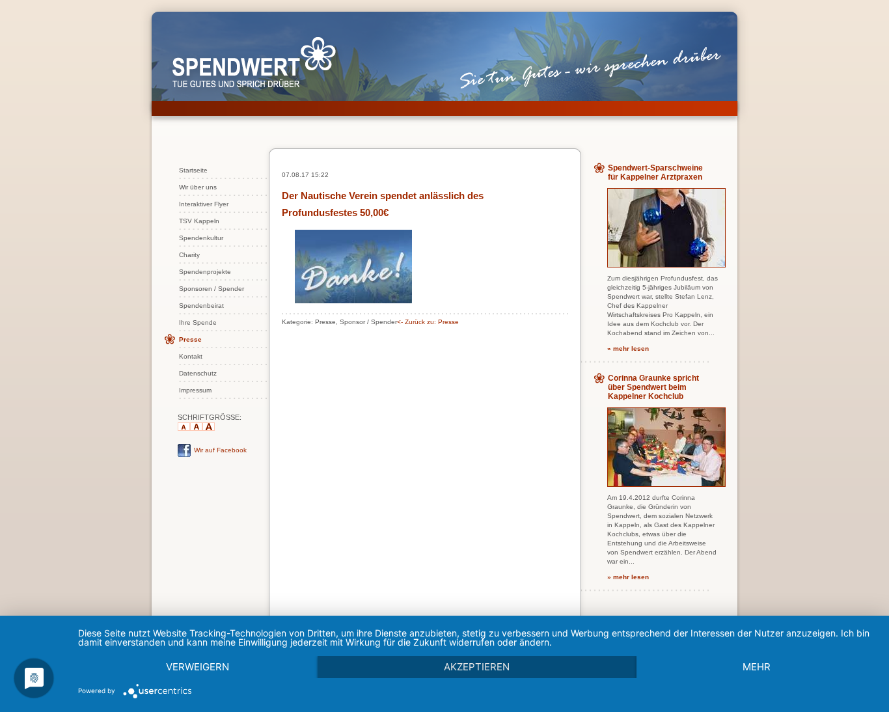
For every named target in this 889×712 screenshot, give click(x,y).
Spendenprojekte (205, 271)
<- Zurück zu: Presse (428, 321)
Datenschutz (198, 373)
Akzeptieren (477, 667)
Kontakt (190, 356)
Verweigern (197, 667)
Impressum (195, 390)
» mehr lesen (628, 348)
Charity (189, 254)
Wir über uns (198, 187)
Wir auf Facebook (220, 450)
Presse (190, 339)
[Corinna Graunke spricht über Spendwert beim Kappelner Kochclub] (666, 483)
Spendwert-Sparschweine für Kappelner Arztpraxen (655, 172)
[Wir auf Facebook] (184, 454)
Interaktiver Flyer (203, 204)
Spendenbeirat (201, 305)
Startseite (193, 170)
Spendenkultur (201, 237)
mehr (757, 667)
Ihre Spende (198, 322)
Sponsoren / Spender (211, 288)
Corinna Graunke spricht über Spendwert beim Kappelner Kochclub (653, 387)
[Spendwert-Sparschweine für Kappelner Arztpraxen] (666, 264)
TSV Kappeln (199, 221)
